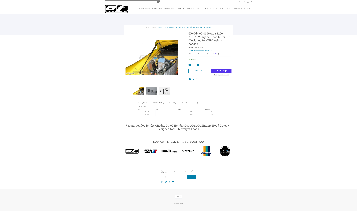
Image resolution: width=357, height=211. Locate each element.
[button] (242, 2)
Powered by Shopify (178, 203)
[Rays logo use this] (187, 151)
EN (251, 2)
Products (153, 27)
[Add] (198, 65)
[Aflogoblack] (132, 151)
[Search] (158, 1)
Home (147, 27)
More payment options (221, 75)
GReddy (190, 47)
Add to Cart (198, 70)
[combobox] (131, 1)
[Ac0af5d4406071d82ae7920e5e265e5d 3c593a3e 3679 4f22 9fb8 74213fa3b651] (169, 151)
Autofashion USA (177, 201)
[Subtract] (189, 65)
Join (191, 177)
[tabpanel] (178, 109)
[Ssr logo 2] (150, 151)
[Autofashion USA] (116, 9)
